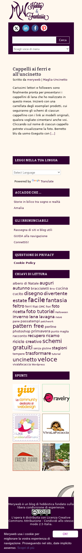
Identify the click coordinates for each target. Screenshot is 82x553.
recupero (36, 335)
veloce (47, 359)
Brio (52, 288)
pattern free (28, 326)
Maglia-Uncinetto (55, 79)
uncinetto (25, 360)
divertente (55, 293)
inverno (20, 316)
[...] (52, 133)
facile (36, 300)
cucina (62, 288)
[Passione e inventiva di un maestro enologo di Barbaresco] (26, 457)
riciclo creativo (27, 341)
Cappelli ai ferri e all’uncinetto (32, 71)
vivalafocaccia (22, 364)
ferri (28, 306)
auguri (47, 283)
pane (16, 321)
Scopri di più (25, 547)
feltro (18, 306)
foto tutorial (40, 311)
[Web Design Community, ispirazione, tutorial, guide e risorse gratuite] (26, 398)
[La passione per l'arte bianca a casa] (56, 427)
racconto (20, 336)
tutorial (56, 354)
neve (59, 317)
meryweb (33, 79)
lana (33, 316)
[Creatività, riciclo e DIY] (26, 427)
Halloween (61, 312)
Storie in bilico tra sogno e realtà (37, 201)
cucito (18, 294)
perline (50, 327)
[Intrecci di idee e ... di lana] (56, 398)
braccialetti (40, 288)
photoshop (21, 331)
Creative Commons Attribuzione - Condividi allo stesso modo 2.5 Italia (41, 521)
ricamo (52, 335)
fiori (48, 306)
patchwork (47, 321)
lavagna (47, 316)
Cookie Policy (24, 263)
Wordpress (38, 364)
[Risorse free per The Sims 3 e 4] (56, 457)
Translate (47, 181)
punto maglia (60, 331)
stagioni (59, 348)
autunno (21, 288)
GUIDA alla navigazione (30, 236)
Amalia (19, 208)
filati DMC (39, 306)
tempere (19, 353)
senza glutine (42, 348)
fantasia (56, 300)
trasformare (38, 353)
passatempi (30, 321)
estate (20, 300)
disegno (33, 293)
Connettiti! (21, 242)
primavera (40, 331)
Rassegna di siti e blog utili (33, 230)
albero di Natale (26, 283)
